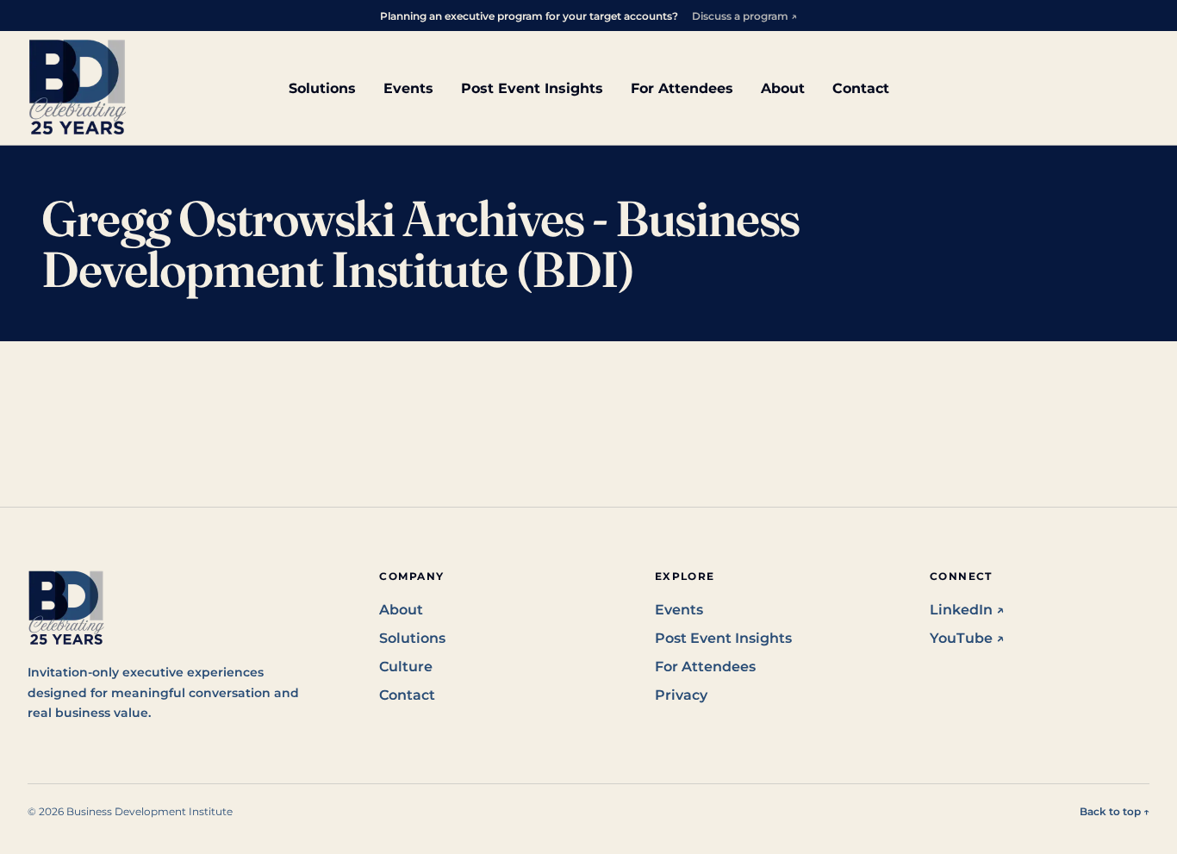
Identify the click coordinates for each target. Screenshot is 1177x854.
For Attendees (682, 88)
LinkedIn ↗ (967, 610)
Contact (860, 88)
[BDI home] (78, 88)
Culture (406, 666)
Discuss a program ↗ (744, 15)
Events (408, 88)
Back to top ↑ (1114, 811)
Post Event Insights (532, 88)
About (783, 88)
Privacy (681, 695)
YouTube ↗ (967, 638)
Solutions (322, 88)
